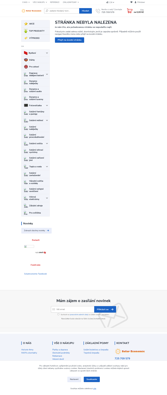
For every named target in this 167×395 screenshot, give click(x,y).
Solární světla (36, 143)
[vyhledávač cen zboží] (40, 252)
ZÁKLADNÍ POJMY (70, 2)
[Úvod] (31, 11)
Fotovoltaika (35, 105)
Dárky (32, 60)
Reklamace (57, 356)
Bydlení (32, 53)
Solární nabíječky (33, 127)
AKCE (31, 23)
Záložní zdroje (36, 205)
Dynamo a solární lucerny (36, 98)
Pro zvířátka (35, 213)
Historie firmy (27, 349)
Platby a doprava (60, 349)
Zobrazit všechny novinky (34, 230)
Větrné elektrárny (34, 198)
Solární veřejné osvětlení (36, 190)
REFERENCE (54, 2)
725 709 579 (108, 12)
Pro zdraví (34, 66)
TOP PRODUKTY (36, 31)
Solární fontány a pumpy (36, 112)
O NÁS (24, 2)
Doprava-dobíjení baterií (36, 74)
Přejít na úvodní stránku (69, 40)
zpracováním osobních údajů (79, 315)
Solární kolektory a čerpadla (96, 349)
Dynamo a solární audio (35, 90)
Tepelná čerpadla (91, 353)
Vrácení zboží (58, 359)
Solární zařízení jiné (36, 159)
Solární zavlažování (34, 174)
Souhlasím (92, 379)
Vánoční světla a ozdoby (36, 182)
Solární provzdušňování (36, 135)
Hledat (85, 10)
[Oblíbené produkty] (131, 2)
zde (94, 388)
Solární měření (36, 120)
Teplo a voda (35, 166)
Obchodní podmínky (61, 353)
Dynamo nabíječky (33, 82)
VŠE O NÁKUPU (39, 2)
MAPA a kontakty (29, 353)
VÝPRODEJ (34, 38)
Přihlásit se (103, 309)
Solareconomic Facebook (35, 273)
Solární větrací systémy (36, 151)
